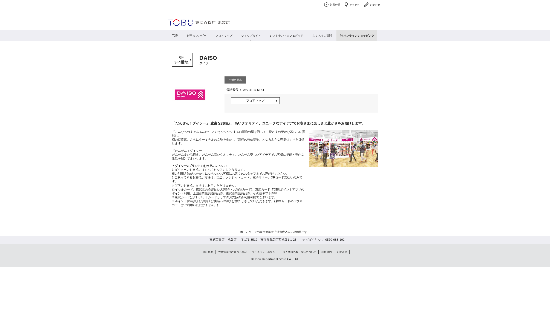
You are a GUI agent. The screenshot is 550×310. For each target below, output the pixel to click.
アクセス (354, 4)
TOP (175, 35)
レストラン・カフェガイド (286, 35)
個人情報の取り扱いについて (299, 252)
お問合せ (375, 4)
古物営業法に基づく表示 (232, 252)
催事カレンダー (196, 35)
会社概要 (208, 252)
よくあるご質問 (322, 35)
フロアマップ (223, 35)
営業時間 (335, 4)
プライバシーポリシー (265, 252)
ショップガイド (251, 35)
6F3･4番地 (181, 59)
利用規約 (326, 252)
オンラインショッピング (359, 35)
